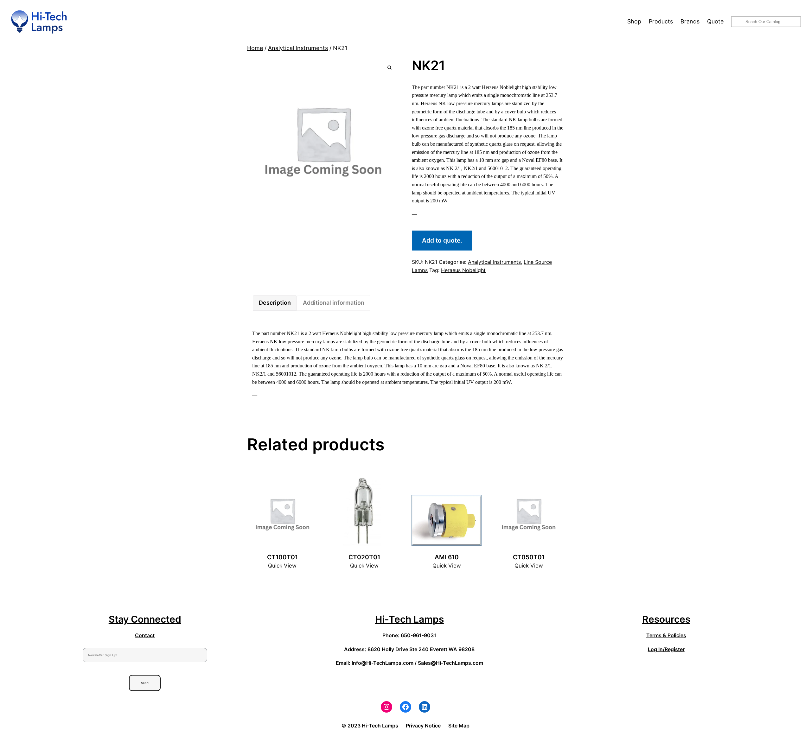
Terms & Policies (666, 635)
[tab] (275, 303)
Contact (145, 635)
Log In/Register (666, 649)
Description (275, 302)
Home (255, 48)
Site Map (458, 725)
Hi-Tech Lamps (409, 619)
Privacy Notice (423, 725)
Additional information (333, 302)
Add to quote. (442, 240)
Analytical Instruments (298, 48)
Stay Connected (145, 619)
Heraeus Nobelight (463, 270)
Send (145, 683)
